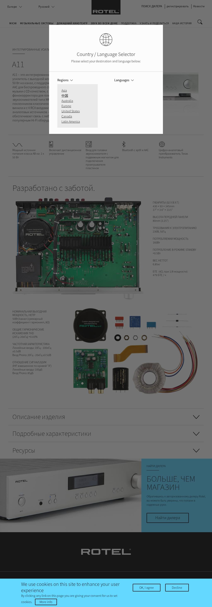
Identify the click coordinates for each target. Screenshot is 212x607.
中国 (64, 95)
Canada (66, 116)
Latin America (70, 121)
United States (70, 111)
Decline (177, 587)
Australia (67, 101)
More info (46, 602)
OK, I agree (146, 587)
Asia (64, 90)
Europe (66, 106)
